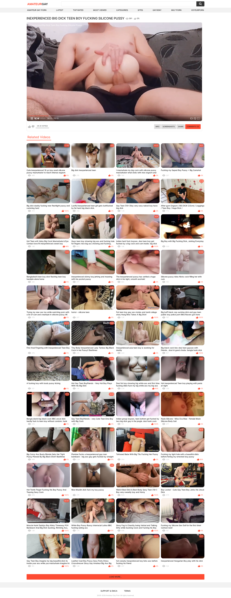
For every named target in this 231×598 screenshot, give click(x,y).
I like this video (29, 126)
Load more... (115, 577)
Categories (122, 10)
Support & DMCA (109, 591)
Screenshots (169, 127)
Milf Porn (176, 10)
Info (157, 127)
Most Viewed (100, 10)
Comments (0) (193, 127)
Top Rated (78, 10)
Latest (59, 10)
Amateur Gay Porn (36, 10)
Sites (140, 10)
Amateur (37, 4)
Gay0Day (157, 10)
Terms (127, 591)
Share (180, 127)
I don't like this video (33, 126)
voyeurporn (197, 10)
